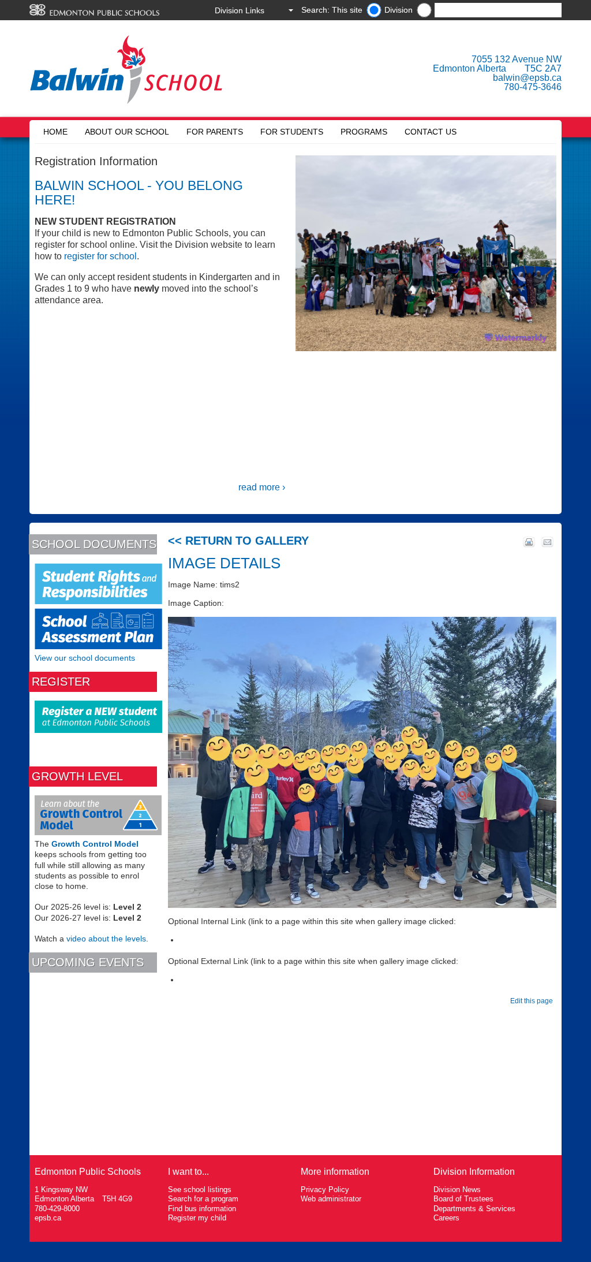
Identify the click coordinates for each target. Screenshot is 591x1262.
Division (398, 10)
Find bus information (202, 1208)
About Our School (127, 131)
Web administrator (331, 1198)
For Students (291, 131)
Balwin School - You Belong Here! (139, 192)
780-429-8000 (57, 1208)
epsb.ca (48, 1217)
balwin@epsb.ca (527, 78)
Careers (446, 1217)
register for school (100, 256)
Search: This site (331, 10)
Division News (457, 1189)
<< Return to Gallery (238, 540)
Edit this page (533, 1001)
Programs (364, 131)
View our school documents (85, 657)
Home (55, 131)
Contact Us (431, 131)
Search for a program (203, 1198)
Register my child (197, 1217)
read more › (261, 487)
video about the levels (106, 938)
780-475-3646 (533, 87)
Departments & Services (474, 1208)
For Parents (214, 131)
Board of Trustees (463, 1198)
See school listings (199, 1189)
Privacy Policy (325, 1189)
